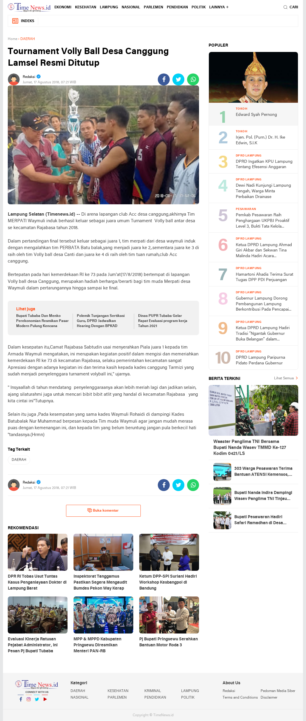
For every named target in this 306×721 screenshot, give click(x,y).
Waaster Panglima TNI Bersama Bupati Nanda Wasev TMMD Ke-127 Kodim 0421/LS (249, 447)
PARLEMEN (153, 7)
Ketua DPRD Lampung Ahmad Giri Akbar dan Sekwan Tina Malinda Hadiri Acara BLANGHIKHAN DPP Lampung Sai (264, 251)
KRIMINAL (152, 691)
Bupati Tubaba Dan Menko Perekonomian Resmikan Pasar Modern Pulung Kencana (42, 321)
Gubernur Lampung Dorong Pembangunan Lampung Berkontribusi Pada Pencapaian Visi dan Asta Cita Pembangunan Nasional (264, 304)
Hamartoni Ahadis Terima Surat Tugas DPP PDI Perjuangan (264, 277)
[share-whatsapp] (193, 79)
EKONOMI (62, 7)
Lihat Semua (284, 378)
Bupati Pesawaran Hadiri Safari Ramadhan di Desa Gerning (258, 520)
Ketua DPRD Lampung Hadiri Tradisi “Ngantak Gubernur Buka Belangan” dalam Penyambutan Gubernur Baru (263, 334)
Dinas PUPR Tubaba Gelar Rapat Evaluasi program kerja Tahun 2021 (162, 321)
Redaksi (229, 691)
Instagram (29, 707)
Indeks (27, 21)
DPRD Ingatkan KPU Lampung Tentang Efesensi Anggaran (264, 164)
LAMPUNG (109, 7)
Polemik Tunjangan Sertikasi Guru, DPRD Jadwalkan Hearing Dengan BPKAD (101, 321)
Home (12, 39)
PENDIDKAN (177, 7)
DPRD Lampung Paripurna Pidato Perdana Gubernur (260, 360)
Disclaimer (269, 697)
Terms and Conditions (240, 697)
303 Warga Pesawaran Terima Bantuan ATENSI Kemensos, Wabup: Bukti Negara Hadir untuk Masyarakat (263, 472)
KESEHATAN (85, 7)
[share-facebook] (164, 79)
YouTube (45, 707)
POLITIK (199, 7)
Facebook (21, 707)
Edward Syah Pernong (256, 115)
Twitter (37, 707)
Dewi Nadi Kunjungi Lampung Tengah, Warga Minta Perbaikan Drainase (263, 191)
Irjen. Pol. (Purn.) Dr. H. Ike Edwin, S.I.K (260, 140)
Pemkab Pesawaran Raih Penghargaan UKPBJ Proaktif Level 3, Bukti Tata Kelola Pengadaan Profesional (262, 221)
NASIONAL (131, 7)
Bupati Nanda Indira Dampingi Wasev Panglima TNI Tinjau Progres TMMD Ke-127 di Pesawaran (263, 496)
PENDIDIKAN (155, 697)
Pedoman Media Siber (278, 691)
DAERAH (19, 460)
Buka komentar (106, 511)
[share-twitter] (178, 79)
